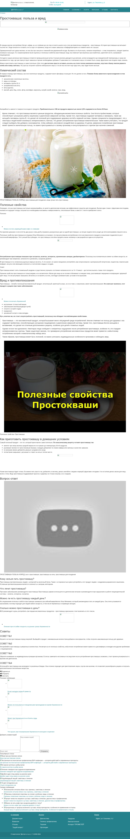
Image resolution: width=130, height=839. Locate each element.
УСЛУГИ (86, 10)
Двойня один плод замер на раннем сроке (15, 776)
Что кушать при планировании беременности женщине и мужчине (31, 732)
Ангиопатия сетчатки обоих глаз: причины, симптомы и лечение (26, 792)
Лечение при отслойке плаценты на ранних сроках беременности (27, 626)
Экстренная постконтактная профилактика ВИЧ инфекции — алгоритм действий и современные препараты (38, 762)
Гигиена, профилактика (48, 821)
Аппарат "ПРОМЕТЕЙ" (76, 824)
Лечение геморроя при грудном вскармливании (17, 771)
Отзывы (15, 824)
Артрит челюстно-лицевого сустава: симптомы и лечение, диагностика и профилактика (34, 801)
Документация (17, 818)
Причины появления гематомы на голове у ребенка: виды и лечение (28, 796)
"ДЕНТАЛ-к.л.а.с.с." (17, 10)
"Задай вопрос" (17, 827)
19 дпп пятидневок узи (8, 785)
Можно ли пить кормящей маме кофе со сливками (21, 229)
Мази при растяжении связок (10, 758)
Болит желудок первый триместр (19, 691)
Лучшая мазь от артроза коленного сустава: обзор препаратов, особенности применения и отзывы (39, 810)
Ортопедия (44, 827)
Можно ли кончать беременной (15, 301)
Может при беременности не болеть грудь (22, 718)
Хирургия (71, 819)
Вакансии (15, 821)
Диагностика (44, 818)
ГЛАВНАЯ (66, 10)
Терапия (43, 824)
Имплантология (73, 821)
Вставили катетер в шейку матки (11, 767)
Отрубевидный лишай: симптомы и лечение (15, 780)
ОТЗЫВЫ (105, 10)
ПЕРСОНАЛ (95, 10)
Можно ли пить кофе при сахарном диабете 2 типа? (22, 805)
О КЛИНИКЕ (76, 10)
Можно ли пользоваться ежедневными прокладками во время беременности (35, 705)
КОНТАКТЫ (114, 10)
